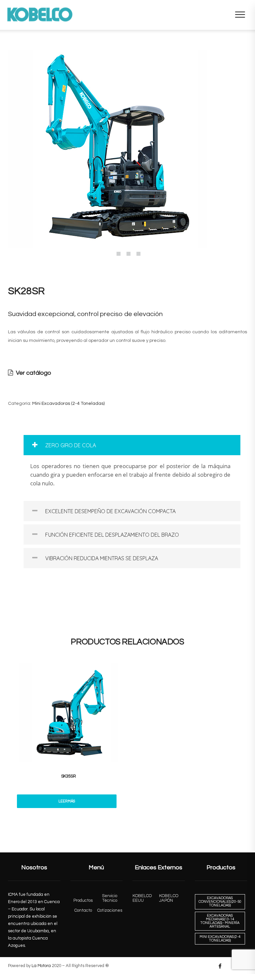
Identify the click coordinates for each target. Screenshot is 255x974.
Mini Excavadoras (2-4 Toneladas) (68, 403)
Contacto (83, 910)
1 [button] (119, 254)
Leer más (66, 801)
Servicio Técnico (109, 898)
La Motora (41, 965)
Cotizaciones (109, 910)
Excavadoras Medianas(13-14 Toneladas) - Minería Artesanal (219, 921)
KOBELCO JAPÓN (168, 898)
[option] (127, 149)
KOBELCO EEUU (142, 898)
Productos (83, 900)
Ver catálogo (33, 373)
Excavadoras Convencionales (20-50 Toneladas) (220, 901)
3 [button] (138, 254)
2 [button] (128, 254)
